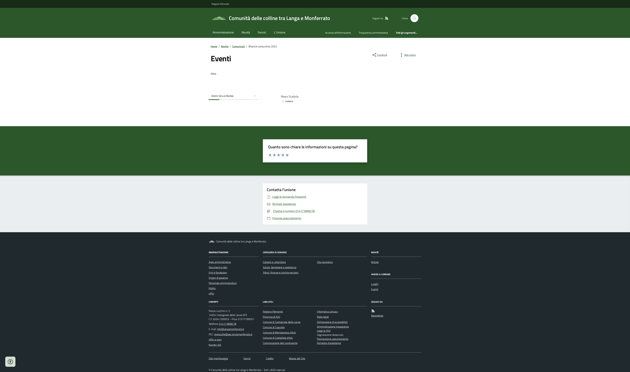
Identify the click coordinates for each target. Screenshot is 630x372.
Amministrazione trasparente (333, 327)
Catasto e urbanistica (274, 262)
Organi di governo (218, 278)
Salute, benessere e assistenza (279, 267)
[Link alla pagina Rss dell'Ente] (373, 311)
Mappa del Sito (297, 358)
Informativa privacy (327, 311)
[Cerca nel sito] (413, 18)
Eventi (374, 289)
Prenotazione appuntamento (332, 339)
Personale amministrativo (223, 283)
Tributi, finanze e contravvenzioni (280, 272)
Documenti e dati (218, 267)
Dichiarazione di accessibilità (332, 322)
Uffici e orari (215, 340)
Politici (212, 288)
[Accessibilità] (10, 361)
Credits (269, 358)
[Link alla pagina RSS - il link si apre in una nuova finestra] (387, 18)
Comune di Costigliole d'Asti (278, 338)
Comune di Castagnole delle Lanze (281, 322)
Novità (246, 32)
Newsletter (377, 316)
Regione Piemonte (220, 4)
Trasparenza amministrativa (373, 33)
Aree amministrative (220, 262)
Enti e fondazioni (218, 272)
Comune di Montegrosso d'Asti (279, 332)
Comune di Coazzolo (274, 327)
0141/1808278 (227, 324)
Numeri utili (215, 345)
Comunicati (238, 46)
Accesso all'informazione (338, 33)
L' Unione (279, 32)
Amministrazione (223, 32)
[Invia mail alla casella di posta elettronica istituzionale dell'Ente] (230, 329)
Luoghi (374, 284)
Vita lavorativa (325, 262)
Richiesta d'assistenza (329, 343)
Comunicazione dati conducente (280, 343)
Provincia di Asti (271, 317)
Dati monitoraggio (218, 358)
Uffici (211, 293)
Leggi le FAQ (324, 331)
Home (214, 46)
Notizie (375, 262)
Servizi (262, 32)
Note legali (323, 317)
